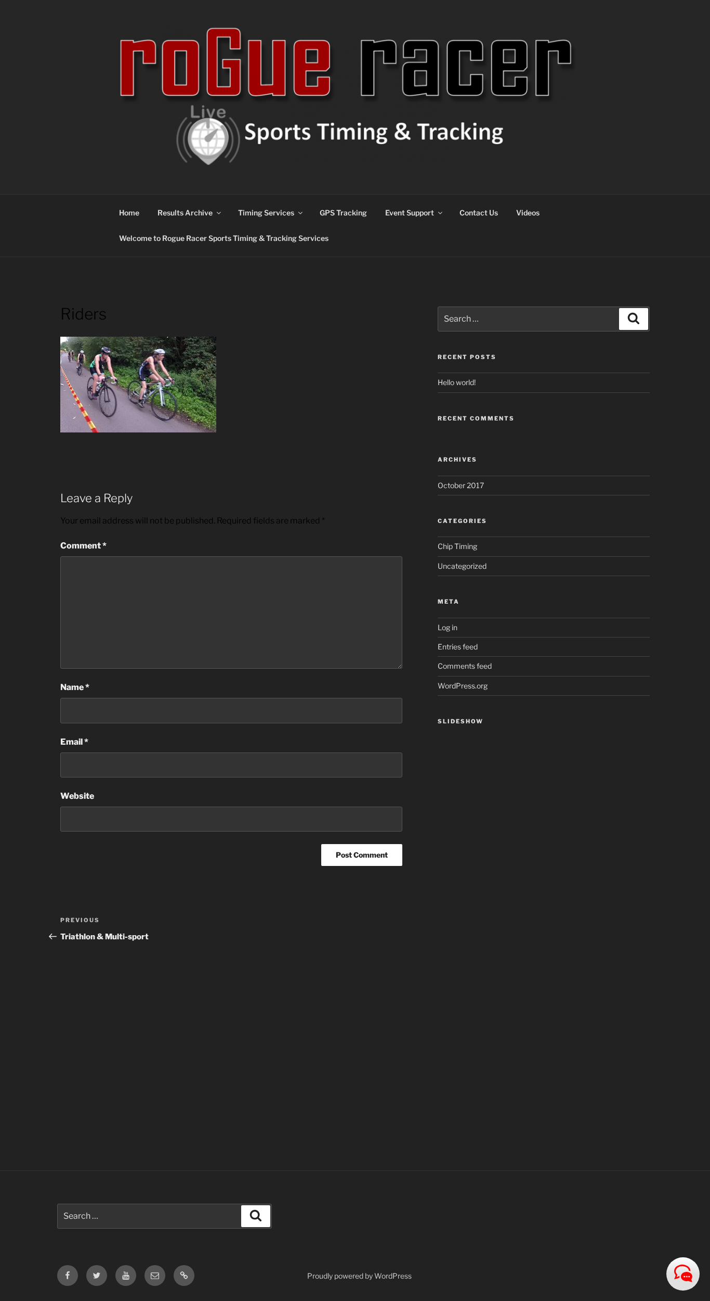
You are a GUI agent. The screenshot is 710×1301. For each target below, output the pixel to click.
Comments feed (465, 665)
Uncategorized (462, 566)
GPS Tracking (343, 212)
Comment (83, 546)
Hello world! (457, 382)
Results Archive (185, 212)
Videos (528, 212)
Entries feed (458, 646)
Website (77, 796)
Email (74, 742)
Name (74, 687)
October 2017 (461, 485)
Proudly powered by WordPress (359, 1275)
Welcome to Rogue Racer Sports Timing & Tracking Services (223, 238)
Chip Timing (457, 546)
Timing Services (266, 212)
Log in (447, 627)
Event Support (409, 212)
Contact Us (478, 212)
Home (129, 212)
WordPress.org (463, 685)
